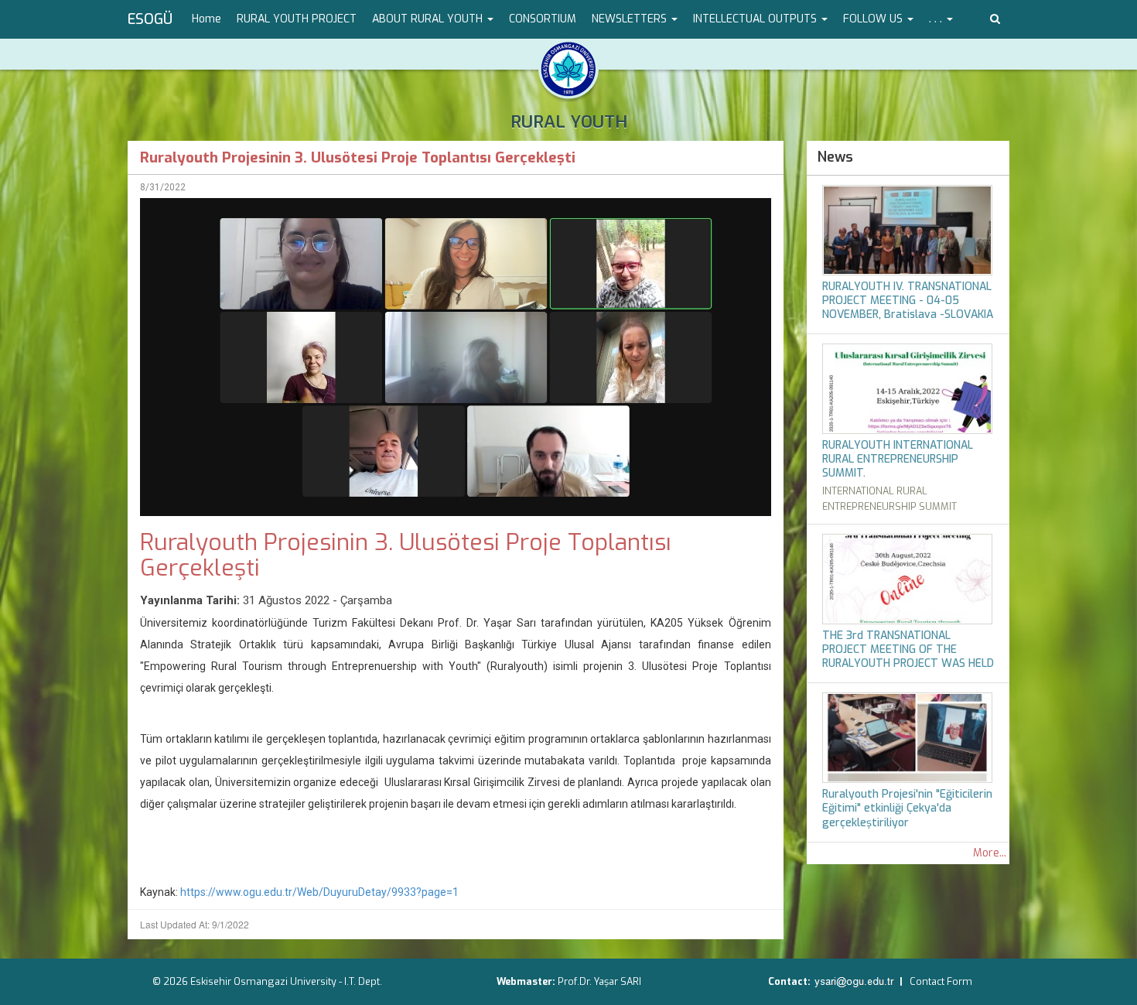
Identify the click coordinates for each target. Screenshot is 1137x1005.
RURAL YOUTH (568, 122)
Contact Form (941, 981)
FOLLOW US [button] (874, 19)
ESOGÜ (150, 19)
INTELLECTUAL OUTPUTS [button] (756, 19)
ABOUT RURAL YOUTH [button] (429, 19)
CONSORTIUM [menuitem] (542, 19)
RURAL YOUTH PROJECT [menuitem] (297, 19)
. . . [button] (937, 19)
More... (989, 853)
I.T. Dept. (363, 981)
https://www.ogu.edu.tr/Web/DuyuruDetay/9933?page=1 (320, 892)
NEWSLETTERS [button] (631, 19)
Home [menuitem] (206, 19)
